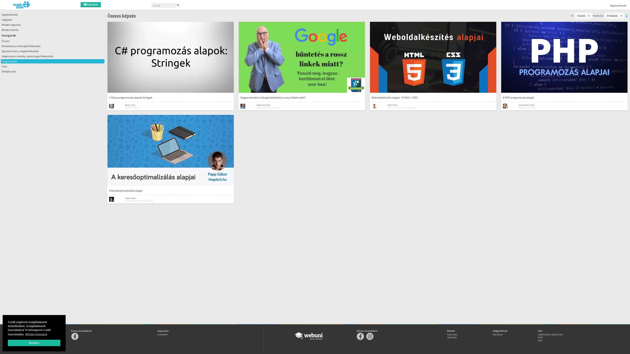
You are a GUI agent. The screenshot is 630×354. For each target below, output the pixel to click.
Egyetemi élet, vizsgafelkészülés (20, 51)
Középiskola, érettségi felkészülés (21, 46)
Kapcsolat (452, 334)
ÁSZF (540, 337)
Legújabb (7, 19)
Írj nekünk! (162, 334)
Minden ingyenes (11, 24)
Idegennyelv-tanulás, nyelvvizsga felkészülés (27, 56)
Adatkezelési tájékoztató (550, 334)
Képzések (92, 4)
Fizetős (581, 15)
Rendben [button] (34, 343)
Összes (6, 41)
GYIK (540, 340)
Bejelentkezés (618, 5)
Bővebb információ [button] (36, 334)
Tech (4, 66)
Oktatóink (452, 337)
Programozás (9, 61)
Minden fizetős (10, 29)
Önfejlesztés (9, 71)
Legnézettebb (10, 14)
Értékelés (612, 15)
